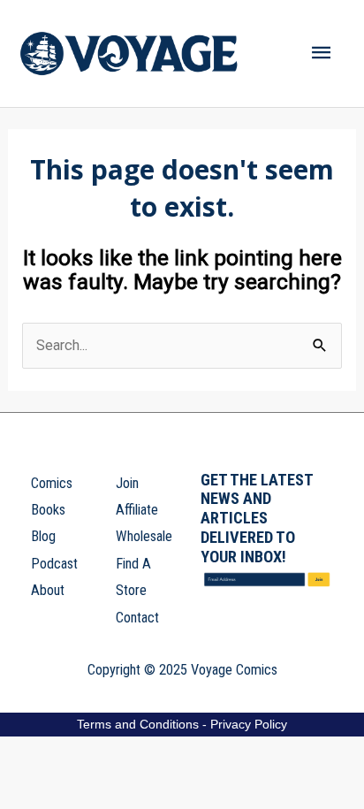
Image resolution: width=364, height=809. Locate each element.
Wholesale (144, 536)
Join (127, 483)
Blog (43, 536)
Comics (51, 483)
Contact (137, 617)
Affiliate (137, 509)
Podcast (54, 563)
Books (48, 509)
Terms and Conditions (138, 724)
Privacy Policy (248, 724)
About (47, 590)
